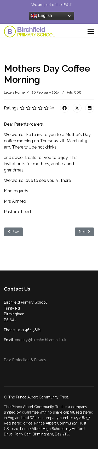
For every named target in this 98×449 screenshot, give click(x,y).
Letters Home (14, 92)
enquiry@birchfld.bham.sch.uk (40, 340)
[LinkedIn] (89, 108)
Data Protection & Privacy (25, 360)
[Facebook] (64, 108)
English (44, 15)
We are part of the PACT (51, 5)
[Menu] (91, 31)
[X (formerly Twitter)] (77, 108)
